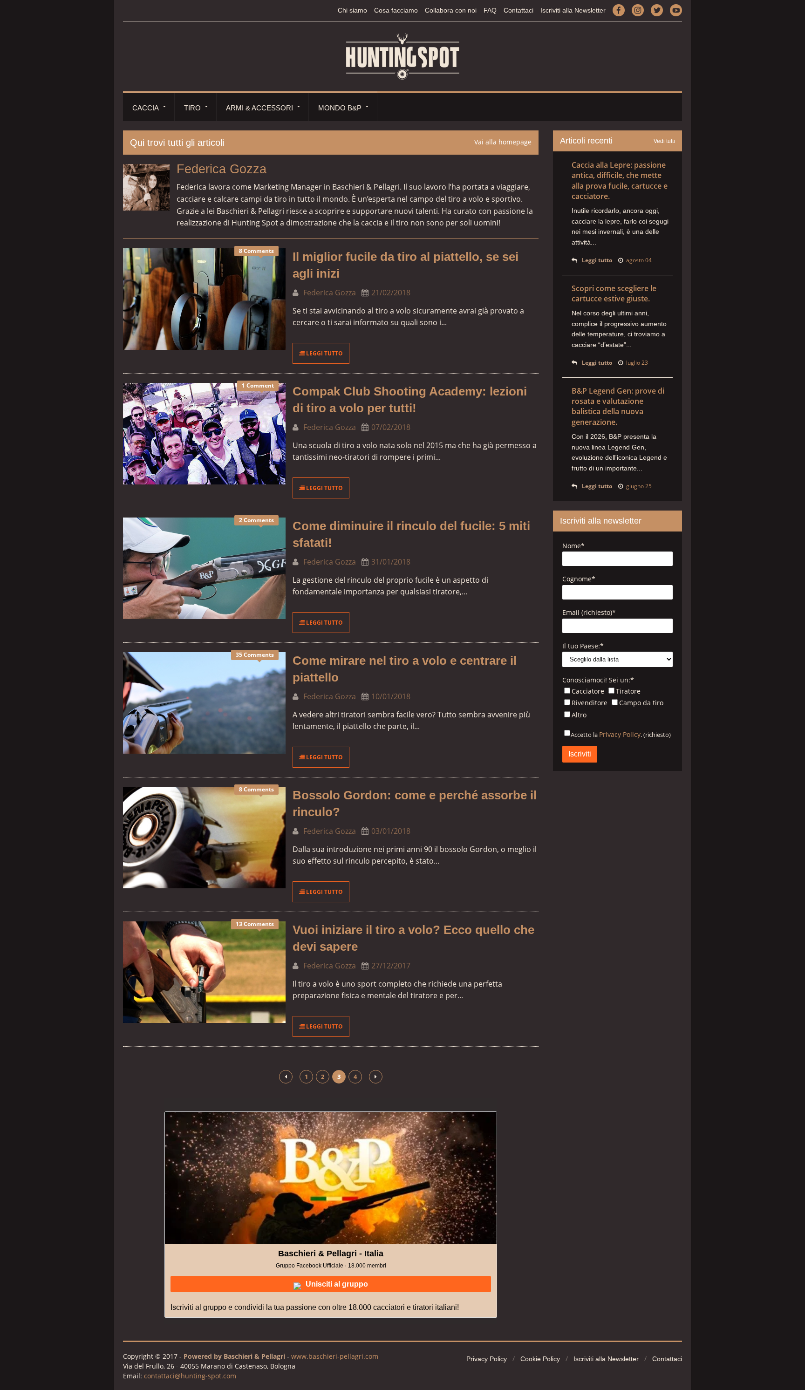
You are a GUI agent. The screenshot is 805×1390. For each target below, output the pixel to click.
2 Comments (256, 520)
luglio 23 (637, 363)
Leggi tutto (324, 353)
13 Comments (255, 924)
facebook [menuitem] (619, 10)
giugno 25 (639, 486)
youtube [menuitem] (676, 10)
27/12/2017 (390, 966)
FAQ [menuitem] (490, 10)
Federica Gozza (328, 292)
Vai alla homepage (503, 141)
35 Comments (255, 655)
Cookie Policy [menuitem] (540, 1359)
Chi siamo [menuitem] (352, 10)
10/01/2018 (390, 696)
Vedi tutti (664, 141)
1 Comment (258, 385)
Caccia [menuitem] (145, 108)
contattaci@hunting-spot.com (190, 1375)
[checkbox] (617, 704)
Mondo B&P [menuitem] (340, 108)
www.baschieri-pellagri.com (334, 1356)
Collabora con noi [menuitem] (451, 10)
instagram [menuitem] (638, 10)
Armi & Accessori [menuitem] (259, 108)
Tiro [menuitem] (192, 108)
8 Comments (256, 251)
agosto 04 (639, 260)
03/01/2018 (390, 831)
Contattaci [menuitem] (518, 10)
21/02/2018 (390, 292)
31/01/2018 (390, 562)
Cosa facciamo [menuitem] (396, 10)
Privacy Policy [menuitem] (486, 1359)
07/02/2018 (390, 427)
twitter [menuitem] (657, 10)
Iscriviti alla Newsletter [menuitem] (573, 10)
